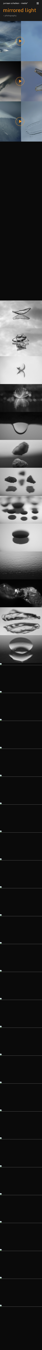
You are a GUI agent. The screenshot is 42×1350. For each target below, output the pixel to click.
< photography (9, 15)
